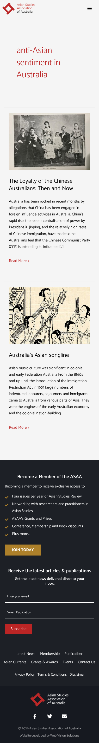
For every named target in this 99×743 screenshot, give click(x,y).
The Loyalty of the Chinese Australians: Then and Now (41, 184)
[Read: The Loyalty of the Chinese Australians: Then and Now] (49, 141)
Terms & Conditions (52, 675)
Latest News (25, 654)
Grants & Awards (44, 662)
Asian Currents (15, 662)
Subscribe (18, 629)
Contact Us (86, 662)
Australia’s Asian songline (39, 355)
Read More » (19, 261)
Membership (50, 654)
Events (68, 662)
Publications (73, 654)
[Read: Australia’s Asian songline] (49, 315)
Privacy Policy (24, 675)
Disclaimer (77, 675)
